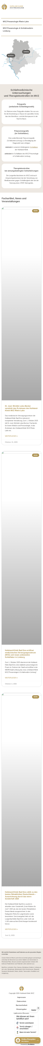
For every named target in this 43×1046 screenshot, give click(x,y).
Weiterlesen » (11, 436)
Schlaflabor (34, 147)
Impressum (21, 997)
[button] (26, 1022)
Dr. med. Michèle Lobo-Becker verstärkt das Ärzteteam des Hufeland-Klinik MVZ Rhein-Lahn (21, 408)
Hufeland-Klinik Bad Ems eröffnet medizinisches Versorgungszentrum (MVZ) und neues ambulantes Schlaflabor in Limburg (20, 653)
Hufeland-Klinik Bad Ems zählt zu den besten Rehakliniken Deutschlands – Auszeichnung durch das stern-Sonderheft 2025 (21, 895)
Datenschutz (21, 1001)
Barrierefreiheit (21, 1005)
